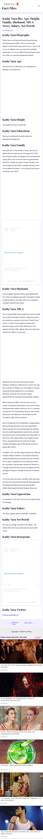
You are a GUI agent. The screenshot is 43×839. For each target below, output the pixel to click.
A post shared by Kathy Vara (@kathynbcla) (21, 281)
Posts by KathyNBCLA (10, 615)
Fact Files (9, 8)
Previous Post (13, 623)
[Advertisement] (21, 95)
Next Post (29, 623)
